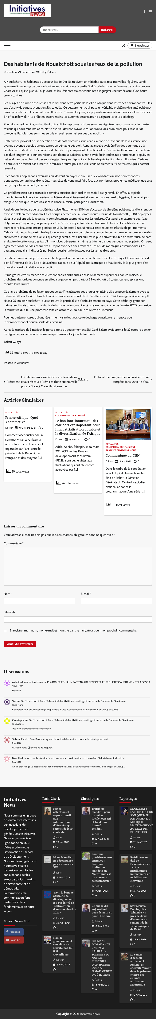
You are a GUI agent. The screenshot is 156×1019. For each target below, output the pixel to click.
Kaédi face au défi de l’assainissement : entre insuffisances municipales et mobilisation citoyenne (141, 868)
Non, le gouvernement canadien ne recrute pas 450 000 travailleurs (63, 946)
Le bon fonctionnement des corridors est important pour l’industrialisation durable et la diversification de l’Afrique (77, 427)
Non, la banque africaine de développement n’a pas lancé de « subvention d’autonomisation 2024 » (64, 902)
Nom (8, 594)
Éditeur (51, 72)
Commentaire (14, 543)
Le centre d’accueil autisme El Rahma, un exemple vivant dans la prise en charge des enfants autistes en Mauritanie (140, 969)
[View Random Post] (124, 45)
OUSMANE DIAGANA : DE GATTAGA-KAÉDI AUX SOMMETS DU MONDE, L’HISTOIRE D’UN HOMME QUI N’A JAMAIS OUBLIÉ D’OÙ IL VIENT (102, 957)
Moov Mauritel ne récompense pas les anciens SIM (63, 862)
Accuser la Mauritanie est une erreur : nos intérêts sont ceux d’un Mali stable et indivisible (75, 758)
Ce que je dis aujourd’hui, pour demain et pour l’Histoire (102, 911)
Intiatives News (90, 1014)
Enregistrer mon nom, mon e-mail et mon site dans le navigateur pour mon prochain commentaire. (73, 630)
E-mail (86, 594)
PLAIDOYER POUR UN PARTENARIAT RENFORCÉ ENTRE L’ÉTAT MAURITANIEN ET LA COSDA (98, 682)
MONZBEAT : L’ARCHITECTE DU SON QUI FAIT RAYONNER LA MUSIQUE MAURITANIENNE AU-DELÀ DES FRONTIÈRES (141, 820)
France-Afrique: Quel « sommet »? (21, 419)
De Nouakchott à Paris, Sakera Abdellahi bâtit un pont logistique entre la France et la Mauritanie (73, 701)
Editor (59, 837)
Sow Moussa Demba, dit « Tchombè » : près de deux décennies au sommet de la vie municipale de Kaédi (140, 917)
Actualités (23, 363)
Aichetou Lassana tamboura (27, 682)
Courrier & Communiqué (70, 416)
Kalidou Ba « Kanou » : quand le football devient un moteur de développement (64, 739)
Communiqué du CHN (123, 455)
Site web (9, 612)
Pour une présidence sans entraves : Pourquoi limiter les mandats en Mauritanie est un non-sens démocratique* (102, 867)
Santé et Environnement (121, 450)
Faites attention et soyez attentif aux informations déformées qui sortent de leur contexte (62, 820)
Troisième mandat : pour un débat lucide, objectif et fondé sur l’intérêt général (101, 819)
